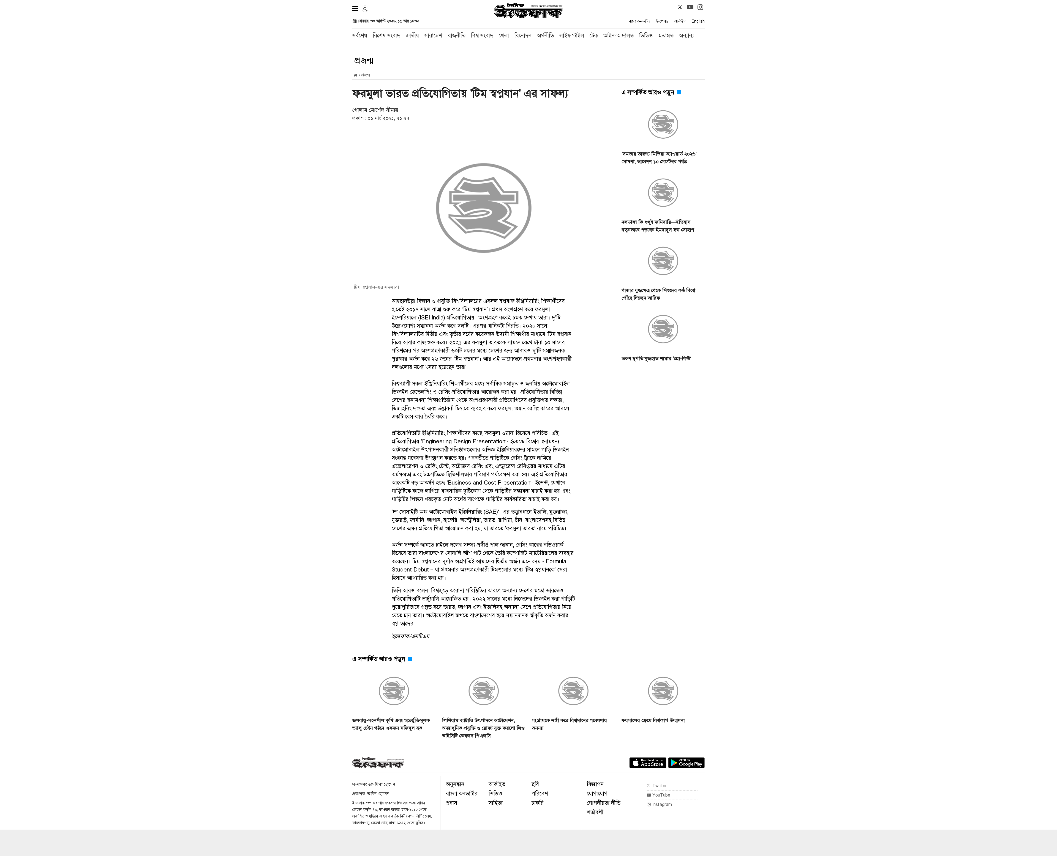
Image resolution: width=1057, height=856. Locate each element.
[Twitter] (679, 7)
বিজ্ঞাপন (595, 784)
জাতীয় (412, 35)
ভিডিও (646, 35)
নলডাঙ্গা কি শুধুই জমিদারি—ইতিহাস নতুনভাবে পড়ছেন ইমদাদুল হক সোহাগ (658, 226)
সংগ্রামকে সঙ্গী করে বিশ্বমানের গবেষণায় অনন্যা (569, 724)
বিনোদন (523, 35)
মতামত (666, 35)
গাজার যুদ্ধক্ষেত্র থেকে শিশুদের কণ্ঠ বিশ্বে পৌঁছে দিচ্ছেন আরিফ (658, 294)
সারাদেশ (433, 35)
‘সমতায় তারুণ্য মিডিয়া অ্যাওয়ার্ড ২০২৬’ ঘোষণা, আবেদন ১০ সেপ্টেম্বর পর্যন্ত (659, 158)
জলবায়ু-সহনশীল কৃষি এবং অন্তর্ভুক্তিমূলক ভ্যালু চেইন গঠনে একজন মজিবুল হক (391, 724)
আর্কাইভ (680, 21)
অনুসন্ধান (455, 784)
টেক (594, 35)
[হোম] (355, 75)
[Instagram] (700, 7)
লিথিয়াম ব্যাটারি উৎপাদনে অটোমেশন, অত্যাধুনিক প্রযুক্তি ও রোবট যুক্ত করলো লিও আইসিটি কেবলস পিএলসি (483, 728)
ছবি (535, 784)
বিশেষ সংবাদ (386, 35)
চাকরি (538, 803)
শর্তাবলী (595, 812)
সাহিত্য (496, 803)
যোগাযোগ (597, 793)
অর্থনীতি (545, 35)
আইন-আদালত (618, 35)
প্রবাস (451, 803)
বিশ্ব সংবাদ (482, 35)
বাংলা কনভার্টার (639, 21)
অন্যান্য (686, 35)
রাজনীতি (456, 35)
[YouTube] (690, 7)
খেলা (504, 35)
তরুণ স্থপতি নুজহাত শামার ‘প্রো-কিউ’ (656, 358)
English (698, 21)
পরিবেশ (540, 793)
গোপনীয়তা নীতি (603, 803)
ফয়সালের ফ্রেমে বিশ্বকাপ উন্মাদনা (653, 720)
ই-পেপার (662, 21)
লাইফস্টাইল (571, 35)
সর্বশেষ (359, 35)
